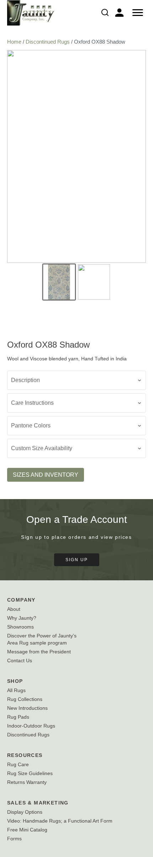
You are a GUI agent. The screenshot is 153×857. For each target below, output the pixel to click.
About (13, 609)
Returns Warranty (27, 782)
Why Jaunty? (21, 618)
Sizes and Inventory (45, 475)
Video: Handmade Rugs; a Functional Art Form (59, 821)
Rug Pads (18, 717)
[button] (76, 380)
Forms (14, 838)
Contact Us (19, 660)
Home (14, 42)
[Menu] (138, 13)
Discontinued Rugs (48, 42)
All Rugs (16, 690)
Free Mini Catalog (27, 830)
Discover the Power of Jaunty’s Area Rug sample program (41, 639)
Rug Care (18, 764)
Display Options (24, 812)
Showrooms (20, 627)
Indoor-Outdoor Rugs (31, 726)
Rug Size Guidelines (30, 773)
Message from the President (39, 651)
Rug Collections (24, 699)
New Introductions (27, 708)
